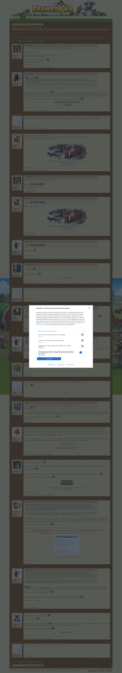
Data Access (61, 364)
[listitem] (61, 331)
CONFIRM (49, 358)
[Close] (89, 308)
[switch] (81, 335)
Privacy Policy (70, 364)
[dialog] (61, 336)
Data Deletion (51, 364)
